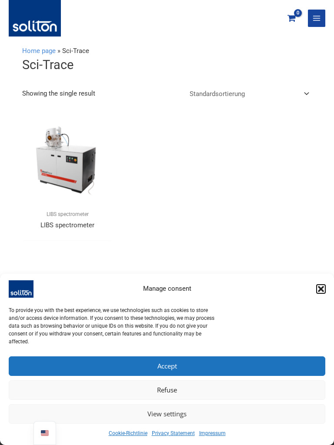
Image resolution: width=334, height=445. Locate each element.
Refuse (167, 389)
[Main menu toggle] (316, 18)
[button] (321, 289)
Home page (39, 51)
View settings (167, 413)
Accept (167, 366)
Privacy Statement (173, 433)
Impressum (212, 433)
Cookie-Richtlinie (128, 433)
